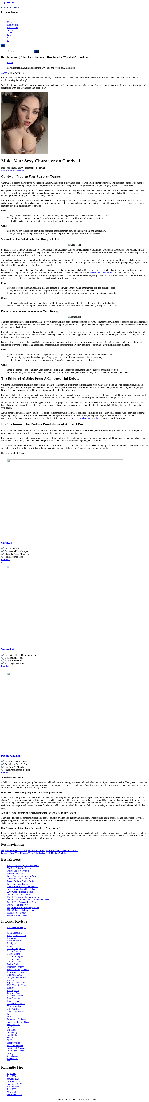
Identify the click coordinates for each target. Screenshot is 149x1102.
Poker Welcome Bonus (17, 884)
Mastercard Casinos (16, 1003)
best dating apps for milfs (102, 272)
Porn (9, 35)
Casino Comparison (16, 948)
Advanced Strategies (16, 927)
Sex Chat (11, 1029)
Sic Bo (10, 1040)
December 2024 (14, 1094)
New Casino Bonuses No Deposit (22, 886)
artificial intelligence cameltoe (85, 418)
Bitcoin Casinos (14, 940)
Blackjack (11, 943)
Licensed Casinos (15, 995)
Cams (9, 32)
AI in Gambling (14, 933)
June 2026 (11, 1076)
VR (8, 38)
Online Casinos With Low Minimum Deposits (28, 899)
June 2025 (11, 1089)
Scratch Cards (13, 1024)
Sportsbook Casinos (16, 1048)
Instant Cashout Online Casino (21, 881)
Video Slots (12, 1058)
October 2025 (13, 1081)
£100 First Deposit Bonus (19, 878)
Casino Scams (13, 954)
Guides (10, 980)
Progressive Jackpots (16, 1019)
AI (8, 40)
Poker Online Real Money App (21, 876)
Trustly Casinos (14, 1053)
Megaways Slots (14, 1006)
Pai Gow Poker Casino (17, 915)
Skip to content (8, 2)
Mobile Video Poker (16, 912)
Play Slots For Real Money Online (23, 907)
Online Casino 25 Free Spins (20, 894)
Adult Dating (13, 27)
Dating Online (13, 964)
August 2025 (13, 1086)
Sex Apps (11, 1027)
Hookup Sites (13, 25)
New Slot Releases (15, 1011)
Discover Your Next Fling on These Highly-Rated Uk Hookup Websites (34, 853)
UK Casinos (12, 1056)
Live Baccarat (13, 998)
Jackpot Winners (14, 993)
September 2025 (14, 1084)
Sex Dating (12, 1032)
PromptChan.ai (10, 755)
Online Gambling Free (17, 905)
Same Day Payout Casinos (19, 1022)
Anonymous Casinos (16, 935)
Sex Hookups (13, 1035)
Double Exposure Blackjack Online (23, 897)
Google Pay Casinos (16, 977)
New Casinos (13, 1009)
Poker (9, 1014)
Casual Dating (13, 959)
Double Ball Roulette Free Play (21, 902)
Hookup (11, 988)
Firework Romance (10, 7)
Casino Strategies (15, 956)
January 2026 (13, 1079)
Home (10, 22)
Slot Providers (13, 1043)
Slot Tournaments (15, 1045)
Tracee (4, 72)
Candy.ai (6, 542)
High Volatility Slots (16, 985)
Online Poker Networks (18, 871)
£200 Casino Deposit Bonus (20, 892)
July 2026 (11, 1073)
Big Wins (11, 938)
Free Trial (5, 559)
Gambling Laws (14, 974)
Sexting (10, 30)
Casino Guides (14, 951)
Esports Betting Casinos (18, 969)
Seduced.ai (7, 649)
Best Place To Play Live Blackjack (23, 865)
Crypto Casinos (14, 961)
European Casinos (15, 972)
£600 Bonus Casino (16, 873)
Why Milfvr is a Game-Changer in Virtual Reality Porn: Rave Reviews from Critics (39, 850)
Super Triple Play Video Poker (21, 889)
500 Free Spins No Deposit (19, 868)
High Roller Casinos (16, 982)
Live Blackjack (14, 1001)
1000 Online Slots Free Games (21, 910)
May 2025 (11, 1092)
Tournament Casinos (16, 1050)
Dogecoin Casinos (15, 967)
